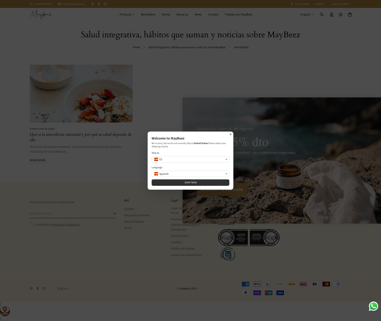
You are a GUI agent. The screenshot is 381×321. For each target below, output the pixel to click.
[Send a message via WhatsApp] (373, 306)
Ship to (155, 153)
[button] (190, 159)
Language (157, 167)
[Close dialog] (231, 134)
